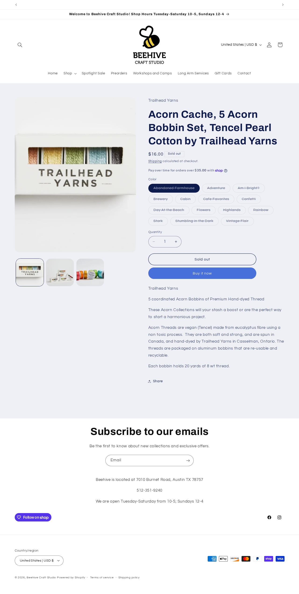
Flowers (206, 211)
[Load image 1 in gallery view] (30, 272)
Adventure (218, 189)
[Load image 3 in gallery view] (90, 272)
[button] (20, 44)
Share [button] (158, 381)
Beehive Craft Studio (41, 577)
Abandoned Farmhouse (176, 189)
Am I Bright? (251, 189)
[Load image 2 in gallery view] (60, 272)
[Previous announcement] (16, 4)
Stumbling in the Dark (197, 222)
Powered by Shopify (71, 577)
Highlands (234, 211)
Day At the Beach (171, 211)
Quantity (155, 232)
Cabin (188, 200)
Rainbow (263, 211)
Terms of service (102, 577)
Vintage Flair (240, 222)
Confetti (251, 200)
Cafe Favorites (218, 200)
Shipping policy (129, 577)
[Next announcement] (283, 4)
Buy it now (202, 273)
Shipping (155, 161)
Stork (160, 222)
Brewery (163, 200)
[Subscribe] (188, 460)
